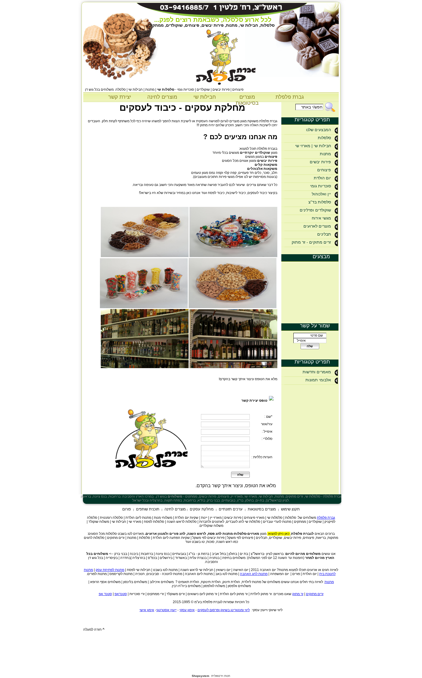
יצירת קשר (119, 97)
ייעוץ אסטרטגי (166, 610)
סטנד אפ (105, 594)
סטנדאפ (121, 594)
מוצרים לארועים (317, 226)
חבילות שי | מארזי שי (313, 145)
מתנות (325, 153)
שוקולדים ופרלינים (315, 210)
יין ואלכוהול (321, 194)
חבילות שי (204, 97)
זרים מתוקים (315, 594)
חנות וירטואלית (220, 675)
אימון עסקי (187, 610)
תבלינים (324, 234)
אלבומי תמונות (318, 380)
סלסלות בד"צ (319, 202)
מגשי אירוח (321, 218)
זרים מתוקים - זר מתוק (311, 242)
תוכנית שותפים (147, 509)
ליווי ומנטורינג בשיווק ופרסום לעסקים (224, 610)
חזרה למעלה (93, 630)
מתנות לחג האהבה (254, 574)
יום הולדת (322, 178)
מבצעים (321, 256)
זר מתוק (297, 594)
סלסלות (324, 137)
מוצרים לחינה (162, 97)
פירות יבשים (320, 162)
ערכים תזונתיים (231, 509)
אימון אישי (147, 610)
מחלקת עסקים (202, 509)
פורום (126, 509)
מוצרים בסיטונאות (247, 100)
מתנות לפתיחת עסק (110, 570)
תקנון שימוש (290, 509)
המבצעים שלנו (318, 129)
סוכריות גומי (320, 186)
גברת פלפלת (290, 97)
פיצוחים (324, 170)
